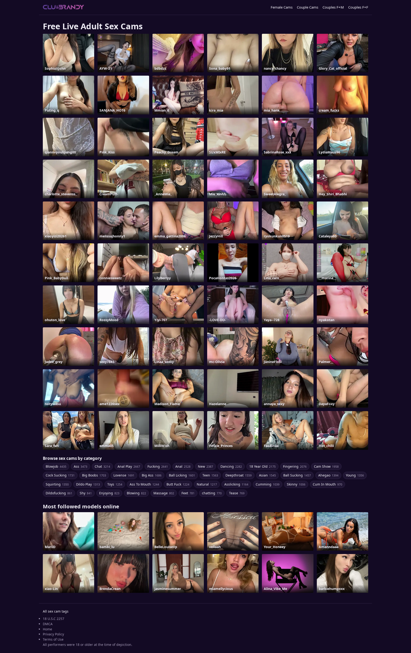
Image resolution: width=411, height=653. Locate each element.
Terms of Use (53, 639)
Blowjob (56, 466)
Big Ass (151, 475)
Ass (80, 466)
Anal (183, 466)
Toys (114, 484)
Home (47, 629)
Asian (267, 475)
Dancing (231, 466)
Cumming (267, 484)
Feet (188, 493)
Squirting (57, 484)
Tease (237, 493)
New (205, 466)
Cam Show (326, 466)
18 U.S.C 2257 (53, 618)
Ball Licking (182, 475)
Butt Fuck (177, 484)
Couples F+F (358, 7)
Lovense (123, 475)
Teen (210, 475)
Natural (207, 484)
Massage (163, 493)
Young (355, 475)
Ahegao (328, 475)
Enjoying (109, 493)
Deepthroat (238, 475)
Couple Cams (307, 7)
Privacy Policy (53, 634)
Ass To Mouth (144, 484)
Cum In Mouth (327, 484)
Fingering (295, 466)
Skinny (296, 484)
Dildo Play (88, 484)
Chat (102, 466)
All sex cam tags (55, 611)
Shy (86, 493)
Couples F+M (333, 7)
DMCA (48, 624)
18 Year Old (262, 466)
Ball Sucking (297, 475)
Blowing (136, 493)
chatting (212, 493)
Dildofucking (59, 493)
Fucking (157, 466)
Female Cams (282, 7)
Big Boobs (94, 475)
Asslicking (236, 484)
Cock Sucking (60, 475)
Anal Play (128, 466)
